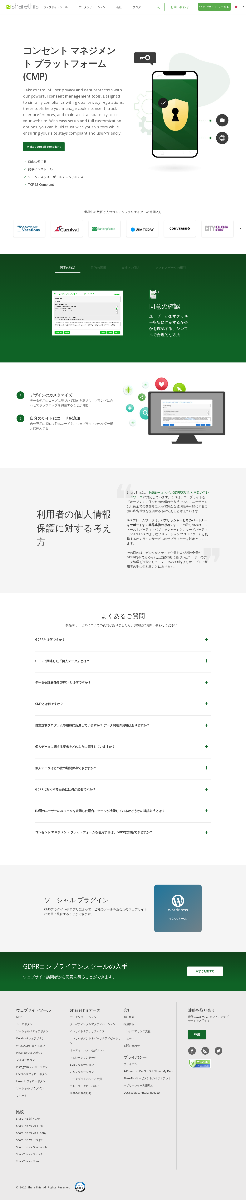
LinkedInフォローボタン (30, 1081)
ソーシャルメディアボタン (32, 1031)
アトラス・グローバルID (85, 1086)
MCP (19, 1017)
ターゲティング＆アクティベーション (93, 1024)
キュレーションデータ (83, 1057)
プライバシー (132, 1064)
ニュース (129, 1038)
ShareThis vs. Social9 (29, 1154)
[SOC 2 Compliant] (80, 1187)
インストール (178, 918)
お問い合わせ (179, 7)
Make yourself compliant (44, 146)
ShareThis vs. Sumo (28, 1161)
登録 (197, 1034)
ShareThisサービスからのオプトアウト (147, 1078)
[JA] (239, 7)
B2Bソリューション (82, 1064)
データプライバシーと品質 (86, 1079)
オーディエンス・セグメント (87, 1050)
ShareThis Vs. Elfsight (29, 1140)
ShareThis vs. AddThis (29, 1126)
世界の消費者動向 (80, 1093)
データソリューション (92, 7)
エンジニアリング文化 (137, 1031)
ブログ (137, 7)
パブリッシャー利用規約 (138, 1085)
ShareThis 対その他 (28, 1118)
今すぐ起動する (205, 971)
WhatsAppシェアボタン (30, 1045)
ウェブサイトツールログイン (214, 11)
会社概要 (129, 1017)
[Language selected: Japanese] (239, 7)
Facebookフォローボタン (31, 1074)
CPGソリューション (82, 1072)
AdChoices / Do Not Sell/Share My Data (148, 1071)
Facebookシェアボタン (30, 1038)
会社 (119, 7)
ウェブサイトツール (55, 7)
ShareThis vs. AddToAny (31, 1133)
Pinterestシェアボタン (29, 1052)
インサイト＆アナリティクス (87, 1031)
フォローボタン (25, 1060)
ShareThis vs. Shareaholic (32, 1147)
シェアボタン (24, 1024)
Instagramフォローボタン (32, 1067)
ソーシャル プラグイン (30, 1088)
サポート (21, 1095)
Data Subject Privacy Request (142, 1092)
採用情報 (129, 1024)
